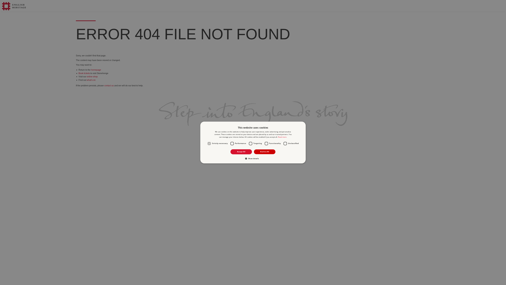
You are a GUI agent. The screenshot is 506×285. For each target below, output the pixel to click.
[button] (253, 158)
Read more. (282, 137)
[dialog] (253, 142)
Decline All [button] (264, 152)
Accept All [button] (241, 152)
